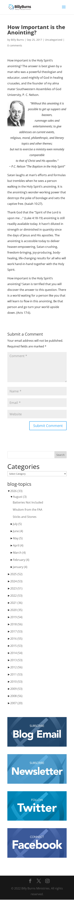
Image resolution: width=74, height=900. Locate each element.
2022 (16, 596)
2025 (16, 574)
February (21, 560)
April (18, 545)
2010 (16, 682)
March (19, 553)
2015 (16, 646)
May (18, 538)
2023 (16, 588)
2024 (16, 581)
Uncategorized (53, 39)
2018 (16, 624)
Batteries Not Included (28, 502)
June (18, 531)
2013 (16, 660)
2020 (16, 610)
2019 (16, 617)
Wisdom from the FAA (27, 510)
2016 (16, 639)
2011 (16, 674)
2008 (16, 696)
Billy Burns (17, 39)
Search (60, 455)
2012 (16, 667)
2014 (16, 653)
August (20, 497)
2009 (16, 689)
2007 (16, 703)
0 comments (14, 45)
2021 (16, 603)
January (20, 567)
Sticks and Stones (24, 517)
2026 (16, 491)
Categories (23, 466)
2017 (16, 631)
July (17, 524)
